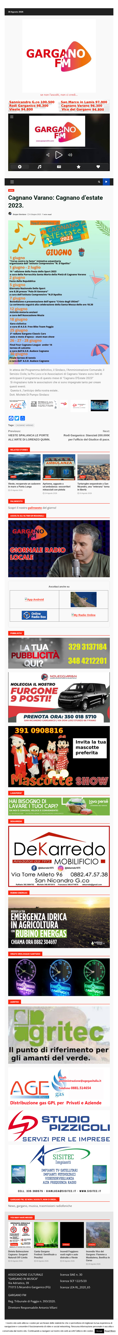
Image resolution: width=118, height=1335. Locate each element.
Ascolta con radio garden (106, 181)
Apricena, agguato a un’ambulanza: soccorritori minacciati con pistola (59, 467)
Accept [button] (99, 1331)
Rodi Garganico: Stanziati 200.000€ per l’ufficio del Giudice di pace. (87, 435)
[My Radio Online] (84, 615)
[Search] (99, 182)
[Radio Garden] (84, 599)
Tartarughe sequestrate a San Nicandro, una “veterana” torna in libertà (93, 467)
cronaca (14, 1244)
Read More (110, 1331)
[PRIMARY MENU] (12, 181)
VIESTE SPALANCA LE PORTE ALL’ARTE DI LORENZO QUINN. (29, 435)
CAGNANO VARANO (24, 425)
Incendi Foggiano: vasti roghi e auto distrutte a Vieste (72, 1235)
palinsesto (35, 508)
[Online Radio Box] (34, 615)
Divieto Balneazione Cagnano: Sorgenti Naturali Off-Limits (20, 1235)
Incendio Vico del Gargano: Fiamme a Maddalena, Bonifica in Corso (98, 1235)
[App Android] (34, 599)
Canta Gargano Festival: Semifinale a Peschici (46, 1235)
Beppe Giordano (19, 214)
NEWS (11, 190)
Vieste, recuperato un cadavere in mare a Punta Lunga (24, 467)
